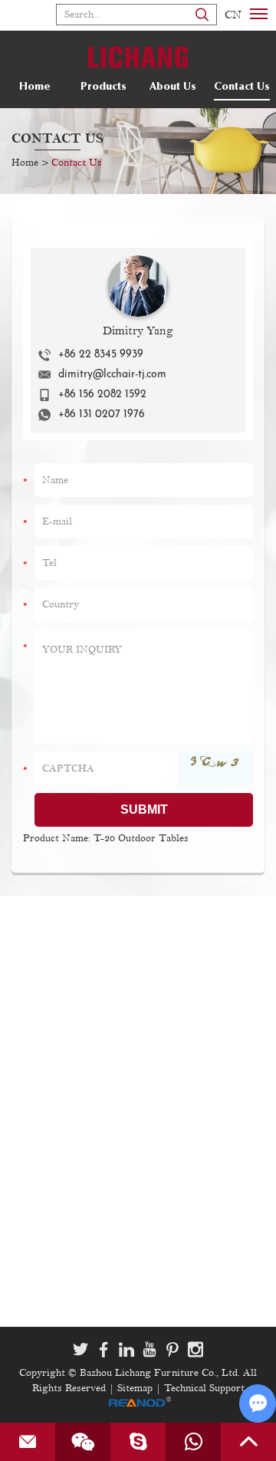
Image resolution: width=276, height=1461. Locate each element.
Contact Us (242, 87)
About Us (173, 87)
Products (103, 87)
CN (233, 14)
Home (35, 87)
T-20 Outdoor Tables (141, 838)
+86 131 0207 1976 (101, 414)
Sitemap (135, 1388)
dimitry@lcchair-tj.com (112, 374)
